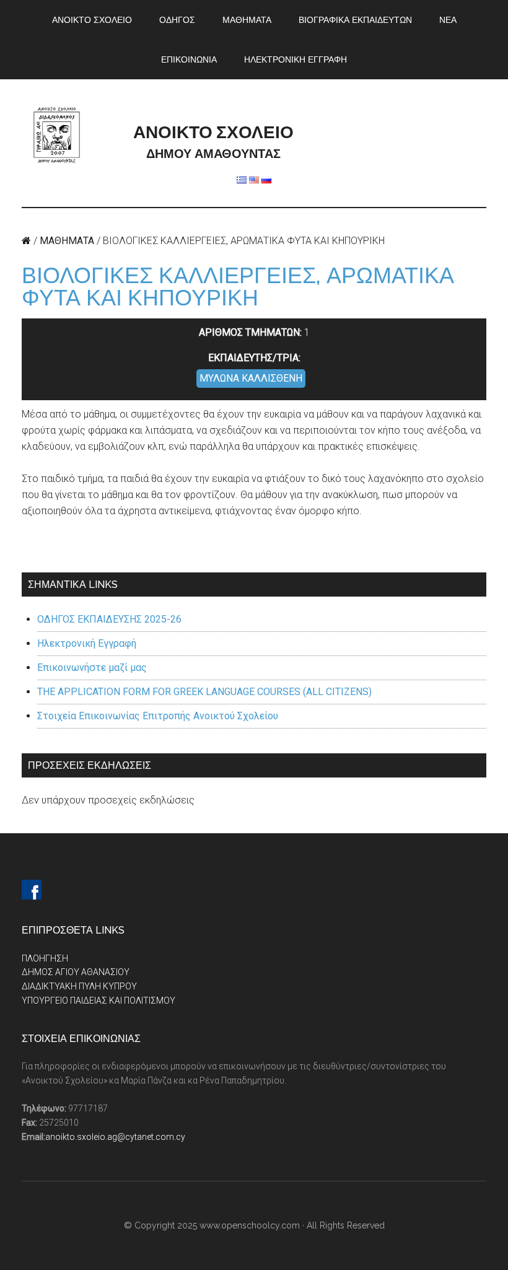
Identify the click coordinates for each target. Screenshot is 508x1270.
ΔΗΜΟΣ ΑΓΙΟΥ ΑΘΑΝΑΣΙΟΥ (75, 972)
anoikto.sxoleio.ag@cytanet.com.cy (115, 1137)
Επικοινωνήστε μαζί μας (92, 667)
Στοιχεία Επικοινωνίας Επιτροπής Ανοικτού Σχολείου (157, 716)
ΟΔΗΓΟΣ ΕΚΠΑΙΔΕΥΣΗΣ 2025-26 (109, 619)
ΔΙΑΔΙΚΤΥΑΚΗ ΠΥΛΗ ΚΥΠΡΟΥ (79, 986)
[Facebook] (32, 890)
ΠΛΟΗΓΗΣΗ (45, 958)
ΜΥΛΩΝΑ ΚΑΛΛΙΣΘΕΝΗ (250, 378)
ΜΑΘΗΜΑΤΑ (67, 241)
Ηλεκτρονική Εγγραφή (86, 643)
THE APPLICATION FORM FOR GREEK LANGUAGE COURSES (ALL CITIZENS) (204, 692)
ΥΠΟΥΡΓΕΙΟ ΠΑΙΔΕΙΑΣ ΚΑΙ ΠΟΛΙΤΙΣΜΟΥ (98, 1000)
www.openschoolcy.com (249, 1225)
